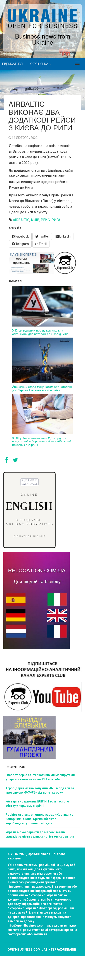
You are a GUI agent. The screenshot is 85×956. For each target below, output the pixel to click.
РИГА (55, 220)
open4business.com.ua (27, 949)
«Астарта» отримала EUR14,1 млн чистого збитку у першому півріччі (37, 803)
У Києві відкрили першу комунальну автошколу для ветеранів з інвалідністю (40, 332)
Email (42, 244)
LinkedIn (65, 236)
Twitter (43, 236)
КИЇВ (35, 220)
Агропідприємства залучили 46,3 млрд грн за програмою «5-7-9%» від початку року (39, 790)
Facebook (22, 236)
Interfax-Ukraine (62, 949)
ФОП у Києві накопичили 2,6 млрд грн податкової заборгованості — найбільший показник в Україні (41, 441)
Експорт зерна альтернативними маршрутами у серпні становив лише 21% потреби (40, 777)
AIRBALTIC (21, 220)
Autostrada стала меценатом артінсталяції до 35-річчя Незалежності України (42, 388)
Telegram (22, 244)
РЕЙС (45, 220)
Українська (39, 64)
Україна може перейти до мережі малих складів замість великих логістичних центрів (39, 834)
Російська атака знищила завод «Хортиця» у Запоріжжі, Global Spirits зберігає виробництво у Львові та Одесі (39, 819)
